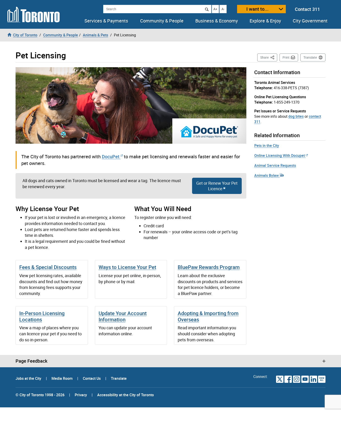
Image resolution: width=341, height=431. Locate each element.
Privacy (81, 394)
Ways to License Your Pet (127, 267)
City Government (310, 20)
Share (268, 57)
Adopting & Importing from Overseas (208, 316)
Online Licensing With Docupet (279, 155)
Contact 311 (307, 9)
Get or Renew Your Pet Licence (217, 185)
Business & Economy (216, 20)
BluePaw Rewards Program (209, 267)
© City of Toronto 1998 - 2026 (40, 394)
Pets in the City (266, 145)
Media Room (62, 378)
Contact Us (92, 378)
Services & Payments (106, 20)
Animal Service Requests (275, 165)
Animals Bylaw (267, 175)
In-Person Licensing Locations (41, 316)
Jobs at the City (29, 378)
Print (286, 57)
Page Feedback (31, 361)
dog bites (296, 116)
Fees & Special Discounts (48, 267)
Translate (310, 57)
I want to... (257, 9)
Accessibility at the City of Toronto (125, 394)
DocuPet (110, 156)
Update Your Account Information (123, 316)
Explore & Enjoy (265, 20)
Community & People (161, 20)
